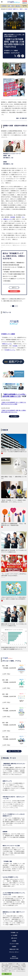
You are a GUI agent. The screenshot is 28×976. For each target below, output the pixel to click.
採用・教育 (11, 6)
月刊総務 (15, 346)
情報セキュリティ (8, 219)
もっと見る (14, 416)
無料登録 (24, 1)
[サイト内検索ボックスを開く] (26, 6)
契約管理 (12, 217)
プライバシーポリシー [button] (20, 971)
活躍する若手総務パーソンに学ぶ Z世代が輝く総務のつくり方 (14, 35)
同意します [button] (7, 973)
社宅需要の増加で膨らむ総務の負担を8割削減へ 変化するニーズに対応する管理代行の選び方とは (14, 450)
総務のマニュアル (6, 344)
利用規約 (14, 946)
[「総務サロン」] (13, 377)
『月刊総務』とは (14, 932)
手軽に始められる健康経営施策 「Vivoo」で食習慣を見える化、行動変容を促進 (13, 524)
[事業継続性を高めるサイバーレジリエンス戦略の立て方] (14, 29)
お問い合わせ (14, 938)
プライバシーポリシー (14, 952)
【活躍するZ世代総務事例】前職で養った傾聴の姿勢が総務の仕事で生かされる (13, 411)
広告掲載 (14, 941)
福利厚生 (18, 6)
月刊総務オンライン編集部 (8, 334)
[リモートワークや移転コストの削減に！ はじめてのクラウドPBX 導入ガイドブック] (14, 96)
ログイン (24, 2)
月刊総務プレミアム (10, 350)
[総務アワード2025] (13, 364)
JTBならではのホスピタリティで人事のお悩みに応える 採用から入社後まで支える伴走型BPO (13, 598)
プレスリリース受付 (14, 943)
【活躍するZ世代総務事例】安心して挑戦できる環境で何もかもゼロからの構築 (13, 403)
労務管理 (4, 6)
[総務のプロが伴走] (13, 389)
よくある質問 (14, 935)
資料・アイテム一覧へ (14, 751)
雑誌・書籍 (9, 670)
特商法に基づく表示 (14, 949)
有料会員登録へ (14, 291)
